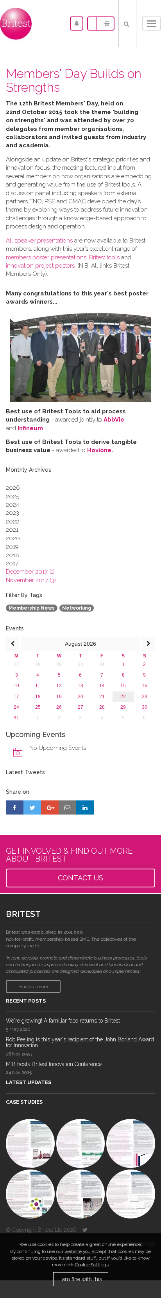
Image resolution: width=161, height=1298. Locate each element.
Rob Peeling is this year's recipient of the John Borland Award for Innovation (80, 1042)
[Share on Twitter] (32, 807)
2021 (12, 529)
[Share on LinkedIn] (85, 807)
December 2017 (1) (30, 571)
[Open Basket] (105, 23)
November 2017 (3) (31, 580)
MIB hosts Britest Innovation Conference (54, 1064)
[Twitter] (85, 1230)
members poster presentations (46, 257)
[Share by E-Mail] (67, 807)
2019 (12, 546)
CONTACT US (80, 878)
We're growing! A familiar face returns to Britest (63, 1020)
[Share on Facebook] (14, 807)
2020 (13, 538)
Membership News (32, 608)
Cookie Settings (92, 1264)
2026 (13, 487)
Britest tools (104, 257)
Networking (76, 608)
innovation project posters (40, 265)
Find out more (33, 986)
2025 (12, 496)
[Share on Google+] (50, 807)
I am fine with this (80, 1279)
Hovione (99, 450)
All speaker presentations (39, 240)
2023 (12, 512)
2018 (12, 555)
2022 (12, 521)
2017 (12, 563)
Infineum (30, 428)
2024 (12, 504)
